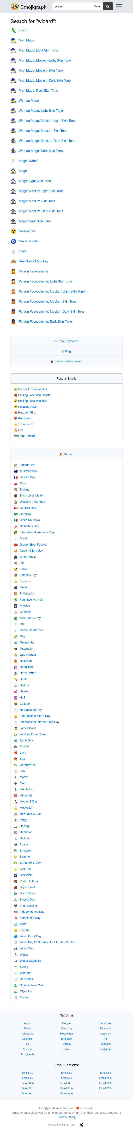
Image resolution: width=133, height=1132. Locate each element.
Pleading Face (25, 406)
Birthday (22, 611)
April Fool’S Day (27, 618)
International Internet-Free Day (36, 722)
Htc (105, 1038)
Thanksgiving (25, 905)
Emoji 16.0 (66, 1093)
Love (20, 752)
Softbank (105, 1044)
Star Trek (22, 868)
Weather (22, 972)
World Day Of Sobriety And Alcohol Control (44, 942)
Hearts (21, 691)
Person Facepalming (29, 271)
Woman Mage (25, 100)
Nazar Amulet (24, 241)
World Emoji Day (27, 936)
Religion (22, 838)
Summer (22, 856)
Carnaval (22, 514)
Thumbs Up (23, 424)
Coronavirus (25, 764)
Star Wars (23, 875)
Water (20, 924)
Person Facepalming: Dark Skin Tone (41, 321)
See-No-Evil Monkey (29, 261)
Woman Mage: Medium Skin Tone (39, 130)
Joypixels (105, 1033)
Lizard (19, 30)
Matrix (21, 777)
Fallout (21, 569)
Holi (19, 697)
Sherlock (22, 850)
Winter (21, 954)
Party (20, 820)
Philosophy (24, 593)
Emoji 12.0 (27, 1083)
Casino (21, 746)
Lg (27, 1044)
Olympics (23, 991)
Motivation (23, 807)
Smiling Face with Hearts (32, 395)
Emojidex (66, 1038)
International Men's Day (32, 715)
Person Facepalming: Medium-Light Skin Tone (48, 291)
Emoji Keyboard (66, 341)
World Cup (23, 948)
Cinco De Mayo (27, 520)
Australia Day (25, 471)
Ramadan (23, 832)
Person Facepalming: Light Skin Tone (41, 281)
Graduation (24, 648)
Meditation (23, 789)
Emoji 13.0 (105, 1083)
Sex (19, 758)
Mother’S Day (25, 801)
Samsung (66, 1028)
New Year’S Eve (27, 813)
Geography (24, 642)
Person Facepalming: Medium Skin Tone (44, 301)
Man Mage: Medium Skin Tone (37, 70)
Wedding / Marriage (29, 501)
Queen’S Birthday (28, 550)
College (22, 703)
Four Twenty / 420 (28, 599)
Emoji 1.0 (27, 1072)
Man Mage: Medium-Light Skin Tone (41, 60)
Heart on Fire (24, 412)
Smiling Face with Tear (30, 401)
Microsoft (105, 1028)
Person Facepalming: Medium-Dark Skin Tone (48, 311)
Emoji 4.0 (27, 1078)
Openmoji (27, 1038)
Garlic (19, 251)
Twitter (27, 1028)
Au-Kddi (27, 1049)
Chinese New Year (29, 985)
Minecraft (23, 795)
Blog (66, 351)
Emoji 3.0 (105, 1072)
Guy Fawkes (25, 654)
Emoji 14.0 (66, 1088)
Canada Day (25, 507)
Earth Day (23, 740)
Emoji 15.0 (105, 1088)
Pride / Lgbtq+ (26, 881)
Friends (21, 930)
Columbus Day (26, 526)
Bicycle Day (24, 899)
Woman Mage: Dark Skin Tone (37, 150)
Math (20, 783)
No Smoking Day (28, 709)
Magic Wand (24, 160)
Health (21, 679)
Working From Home (30, 734)
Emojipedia (27, 1054)
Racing (21, 826)
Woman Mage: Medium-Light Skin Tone (43, 120)
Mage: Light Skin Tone (31, 180)
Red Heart (23, 418)
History (21, 685)
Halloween (23, 660)
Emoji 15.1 (27, 1093)
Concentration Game (66, 361)
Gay (19, 636)
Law (19, 770)
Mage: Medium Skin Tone (33, 200)
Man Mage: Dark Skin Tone (34, 90)
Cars (20, 483)
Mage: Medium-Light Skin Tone (37, 190)
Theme (66, 454)
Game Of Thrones (28, 630)
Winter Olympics (27, 960)
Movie (21, 587)
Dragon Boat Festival (30, 544)
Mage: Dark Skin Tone (31, 221)
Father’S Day (25, 575)
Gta (19, 624)
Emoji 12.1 (66, 1083)
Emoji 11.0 (105, 1078)
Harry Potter (25, 673)
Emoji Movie (25, 556)
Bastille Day (24, 477)
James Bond (25, 728)
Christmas (23, 979)
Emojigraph (33, 6)
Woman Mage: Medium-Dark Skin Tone (43, 140)
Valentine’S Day (27, 917)
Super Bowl (24, 887)
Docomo (66, 1049)
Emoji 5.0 (66, 1078)
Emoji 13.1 (27, 1088)
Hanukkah (23, 666)
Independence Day (29, 911)
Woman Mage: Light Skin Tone (37, 110)
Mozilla (66, 1044)
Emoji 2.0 (66, 1072)
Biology (21, 489)
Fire (18, 430)
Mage (19, 170)
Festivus (22, 581)
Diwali (21, 538)
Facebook (105, 1023)
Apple (27, 1023)
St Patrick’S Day (27, 862)
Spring (21, 966)
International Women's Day (34, 532)
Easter (21, 997)
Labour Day (24, 464)
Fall (19, 562)
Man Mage (22, 40)
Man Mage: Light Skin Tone (34, 50)
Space (21, 844)
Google (66, 1023)
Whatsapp (27, 1033)
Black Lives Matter (29, 495)
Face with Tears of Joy (30, 389)
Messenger (66, 1033)
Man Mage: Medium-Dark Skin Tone (41, 80)
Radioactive (23, 231)
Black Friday (25, 893)
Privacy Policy (66, 1117)
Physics (22, 605)
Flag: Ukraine (25, 435)
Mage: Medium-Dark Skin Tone (37, 210)
